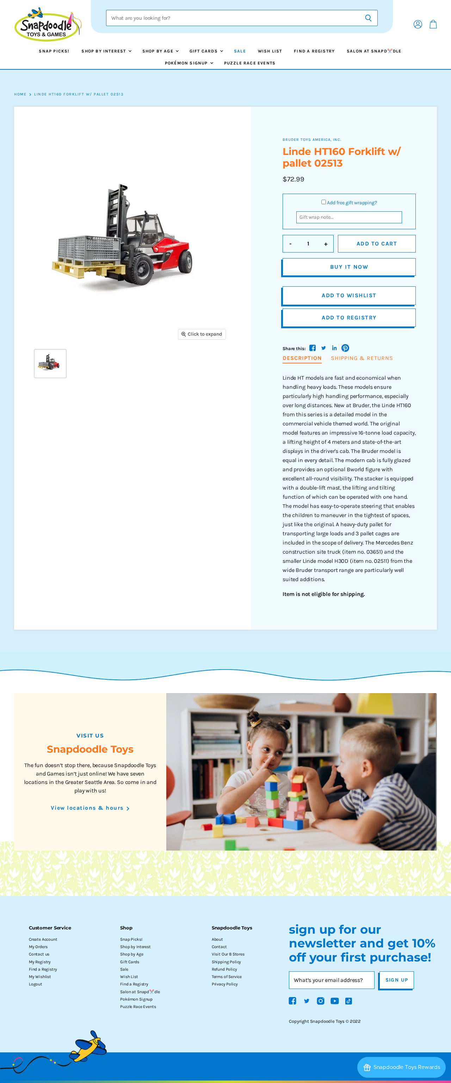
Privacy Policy (225, 984)
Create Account (43, 939)
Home (20, 94)
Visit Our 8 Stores (228, 954)
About (217, 939)
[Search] (368, 18)
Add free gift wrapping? (352, 203)
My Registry (40, 961)
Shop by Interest (104, 51)
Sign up (396, 980)
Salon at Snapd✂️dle (374, 51)
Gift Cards (204, 51)
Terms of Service (227, 976)
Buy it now (349, 266)
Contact (219, 946)
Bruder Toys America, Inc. (312, 139)
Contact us (39, 954)
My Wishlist (40, 976)
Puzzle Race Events (250, 63)
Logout (35, 984)
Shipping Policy (226, 961)
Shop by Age (158, 51)
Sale (240, 51)
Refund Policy (224, 969)
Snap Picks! (54, 51)
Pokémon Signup (187, 63)
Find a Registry (314, 51)
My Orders (38, 946)
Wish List (270, 51)
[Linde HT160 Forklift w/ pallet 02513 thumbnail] (50, 364)
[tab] (302, 358)
